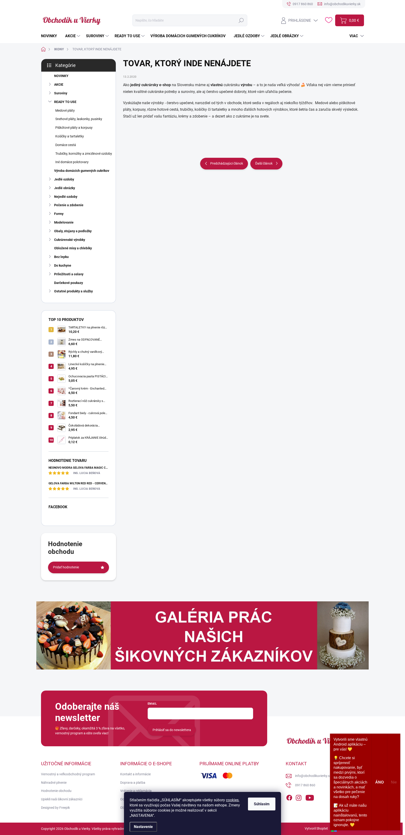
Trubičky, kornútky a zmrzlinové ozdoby (83, 153)
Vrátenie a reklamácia (136, 791)
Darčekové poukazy (68, 283)
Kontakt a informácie (135, 774)
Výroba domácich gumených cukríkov (81, 171)
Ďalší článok (264, 163)
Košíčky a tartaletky (69, 136)
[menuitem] (50, 36)
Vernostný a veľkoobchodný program (68, 774)
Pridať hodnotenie (66, 567)
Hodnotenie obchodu (56, 791)
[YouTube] (309, 796)
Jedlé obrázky (64, 188)
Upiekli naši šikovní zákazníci (61, 799)
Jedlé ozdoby (64, 179)
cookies (232, 800)
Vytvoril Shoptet (316, 828)
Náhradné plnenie (54, 782)
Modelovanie (64, 222)
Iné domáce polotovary (72, 162)
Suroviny (60, 93)
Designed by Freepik (55, 807)
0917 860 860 (305, 785)
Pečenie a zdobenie (68, 205)
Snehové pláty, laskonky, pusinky (78, 119)
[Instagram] (298, 796)
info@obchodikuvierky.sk (313, 776)
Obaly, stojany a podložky (73, 231)
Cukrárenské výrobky (69, 240)
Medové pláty (65, 110)
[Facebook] (289, 796)
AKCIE (58, 84)
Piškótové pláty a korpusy (74, 127)
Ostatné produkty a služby (73, 291)
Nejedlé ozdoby (65, 197)
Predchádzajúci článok (226, 163)
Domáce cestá (65, 145)
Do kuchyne (62, 265)
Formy (59, 214)
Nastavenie (143, 826)
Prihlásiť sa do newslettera (172, 730)
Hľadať (241, 20)
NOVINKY (61, 76)
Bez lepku (61, 257)
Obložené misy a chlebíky (73, 248)
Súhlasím (262, 804)
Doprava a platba (132, 782)
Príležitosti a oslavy (68, 274)
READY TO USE (65, 102)
